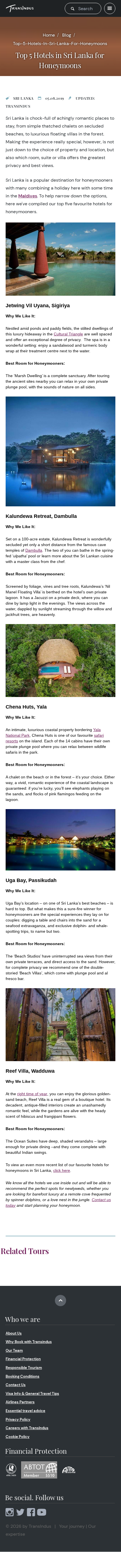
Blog (66, 35)
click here (61, 1170)
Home (49, 35)
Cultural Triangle (68, 334)
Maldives (27, 196)
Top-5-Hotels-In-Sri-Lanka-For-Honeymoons (60, 43)
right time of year (32, 1094)
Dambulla (33, 550)
